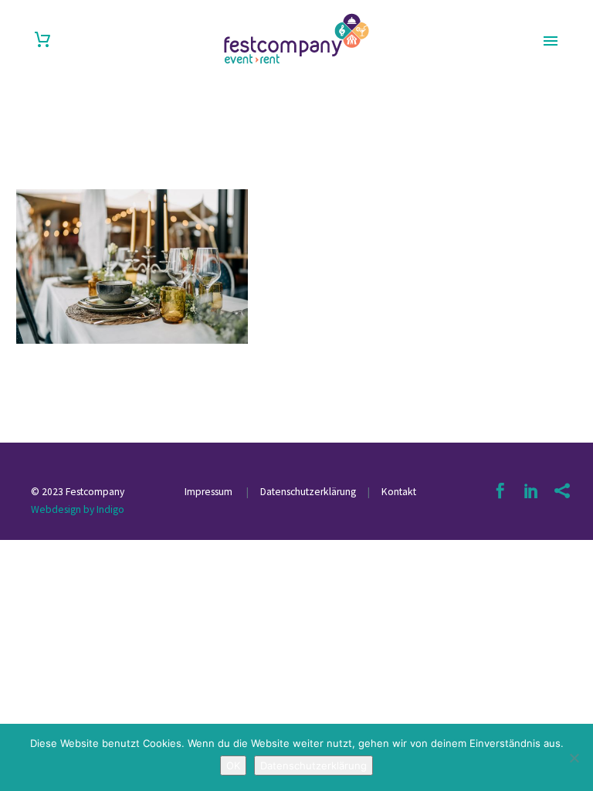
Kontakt (398, 491)
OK (233, 765)
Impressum (210, 491)
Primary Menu (550, 41)
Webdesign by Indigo (77, 509)
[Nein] (573, 758)
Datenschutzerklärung (307, 491)
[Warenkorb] (42, 39)
